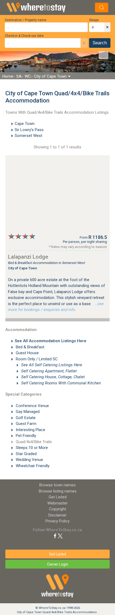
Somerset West (28, 135)
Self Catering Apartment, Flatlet (48, 371)
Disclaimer (57, 515)
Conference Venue (32, 405)
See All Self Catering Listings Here (51, 364)
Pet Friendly (25, 435)
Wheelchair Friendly (32, 465)
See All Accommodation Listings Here (50, 340)
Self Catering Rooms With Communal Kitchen (60, 383)
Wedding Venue (29, 459)
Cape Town (24, 123)
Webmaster (57, 503)
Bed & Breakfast (29, 347)
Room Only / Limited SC (36, 359)
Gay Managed (27, 411)
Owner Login (57, 564)
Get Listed (58, 497)
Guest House (27, 352)
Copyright (57, 509)
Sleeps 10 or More (31, 447)
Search (100, 42)
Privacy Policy (57, 521)
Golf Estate (25, 417)
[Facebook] (55, 535)
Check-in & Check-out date (24, 36)
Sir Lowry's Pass (29, 129)
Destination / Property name (25, 20)
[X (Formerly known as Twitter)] (60, 535)
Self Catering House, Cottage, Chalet (52, 376)
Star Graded (26, 453)
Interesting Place (30, 429)
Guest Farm (25, 423)
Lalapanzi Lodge (28, 257)
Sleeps (94, 20)
